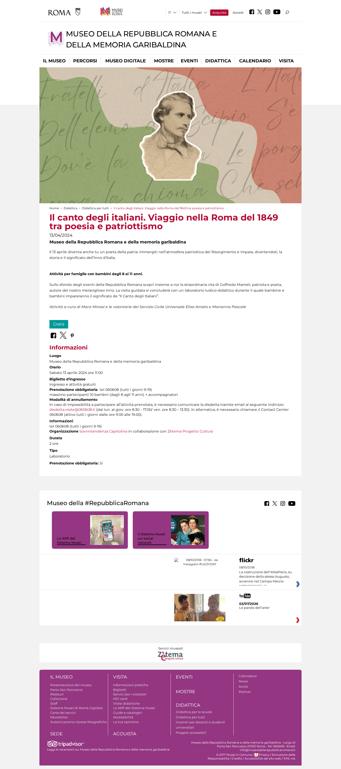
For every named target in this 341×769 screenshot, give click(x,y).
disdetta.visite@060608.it (72, 409)
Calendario (255, 61)
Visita (286, 61)
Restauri (57, 694)
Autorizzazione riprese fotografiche (78, 722)
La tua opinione (126, 722)
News (243, 681)
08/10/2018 (265, 577)
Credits (237, 758)
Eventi (189, 61)
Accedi (238, 12)
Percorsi (85, 61)
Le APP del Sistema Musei (69, 540)
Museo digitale (125, 61)
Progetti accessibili (191, 733)
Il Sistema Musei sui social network (151, 538)
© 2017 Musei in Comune (234, 755)
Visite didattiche (126, 703)
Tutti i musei (192, 12)
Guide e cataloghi (127, 713)
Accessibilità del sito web (263, 758)
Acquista (219, 12)
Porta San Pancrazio (66, 690)
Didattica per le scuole (194, 712)
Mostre (164, 61)
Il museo (54, 61)
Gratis (58, 324)
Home (54, 208)
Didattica (218, 61)
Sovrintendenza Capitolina (103, 431)
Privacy (264, 755)
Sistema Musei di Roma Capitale (76, 708)
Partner (245, 692)
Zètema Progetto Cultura (190, 431)
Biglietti (119, 690)
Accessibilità (123, 717)
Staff (53, 703)
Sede (56, 734)
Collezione (58, 699)
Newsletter (59, 717)
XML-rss (289, 758)
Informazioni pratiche (130, 685)
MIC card (120, 699)
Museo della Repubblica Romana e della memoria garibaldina (125, 749)
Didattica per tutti (95, 208)
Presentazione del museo (71, 685)
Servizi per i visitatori (130, 694)
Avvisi (243, 686)
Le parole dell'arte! (254, 608)
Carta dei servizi (63, 713)
